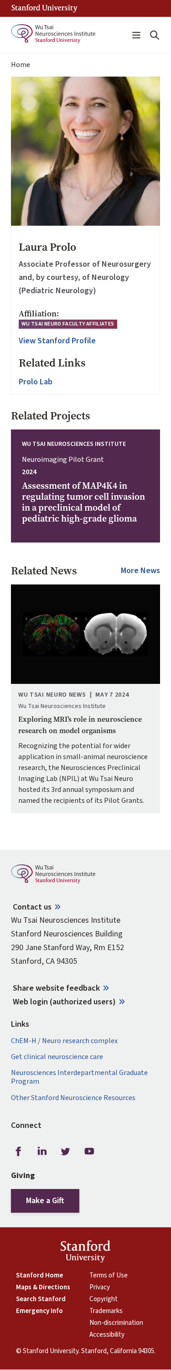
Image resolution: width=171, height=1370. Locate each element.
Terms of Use (108, 1276)
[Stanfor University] (44, 8)
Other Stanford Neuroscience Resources (73, 1098)
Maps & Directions (43, 1287)
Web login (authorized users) (64, 1002)
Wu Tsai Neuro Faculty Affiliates (67, 324)
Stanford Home (39, 1276)
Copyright (103, 1299)
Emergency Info (39, 1311)
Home (20, 65)
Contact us (32, 907)
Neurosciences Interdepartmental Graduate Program (79, 1077)
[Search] (154, 35)
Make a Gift (45, 1200)
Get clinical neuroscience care (57, 1057)
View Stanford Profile (57, 341)
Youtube (89, 1151)
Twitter (65, 1151)
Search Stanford (41, 1299)
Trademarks (106, 1311)
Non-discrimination (116, 1323)
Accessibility (106, 1335)
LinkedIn (42, 1151)
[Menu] (136, 35)
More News (140, 571)
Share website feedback (56, 988)
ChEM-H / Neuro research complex (64, 1041)
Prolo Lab (35, 382)
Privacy (99, 1287)
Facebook (18, 1151)
